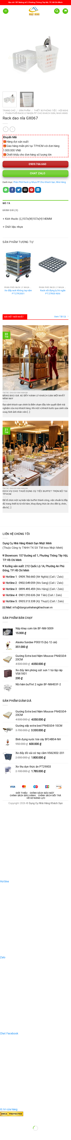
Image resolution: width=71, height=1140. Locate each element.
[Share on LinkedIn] (38, 190)
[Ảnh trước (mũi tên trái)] (3, 1134)
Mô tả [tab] (6, 203)
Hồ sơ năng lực (36, 798)
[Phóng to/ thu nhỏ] (13, 1119)
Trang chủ (9, 110)
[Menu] (5, 11)
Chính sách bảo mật (42, 793)
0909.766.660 (37, 164)
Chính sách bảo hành (23, 795)
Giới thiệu (21, 793)
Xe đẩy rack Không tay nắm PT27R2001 (18, 292)
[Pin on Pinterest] (31, 190)
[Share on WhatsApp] (6, 190)
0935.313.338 (27, 601)
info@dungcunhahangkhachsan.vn (32, 607)
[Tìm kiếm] (57, 11)
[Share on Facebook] (12, 190)
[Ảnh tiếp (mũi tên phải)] (13, 1134)
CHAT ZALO (37, 173)
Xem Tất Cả (60, 316)
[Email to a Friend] (25, 190)
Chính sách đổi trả (49, 795)
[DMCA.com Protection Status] (11, 1113)
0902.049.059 (27, 583)
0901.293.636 (27, 595)
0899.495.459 (27, 589)
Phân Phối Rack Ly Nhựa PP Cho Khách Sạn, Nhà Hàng (37, 113)
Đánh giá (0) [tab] (10, 210)
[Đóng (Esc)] (3, 1119)
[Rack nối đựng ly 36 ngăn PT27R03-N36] (52, 266)
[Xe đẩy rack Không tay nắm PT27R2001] (18, 266)
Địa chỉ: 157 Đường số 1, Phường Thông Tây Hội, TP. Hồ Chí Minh (35, 2)
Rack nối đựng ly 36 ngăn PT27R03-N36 (52, 292)
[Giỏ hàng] (65, 11)
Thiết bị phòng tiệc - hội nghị (51, 110)
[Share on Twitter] (19, 190)
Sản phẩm (24, 110)
